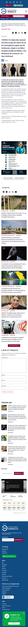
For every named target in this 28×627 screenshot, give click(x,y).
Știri (9, 29)
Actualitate (4, 235)
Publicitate (4, 553)
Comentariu (4, 357)
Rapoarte (4, 592)
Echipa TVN (5, 549)
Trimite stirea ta (6, 609)
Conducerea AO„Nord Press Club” (10, 586)
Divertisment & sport (7, 576)
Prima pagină (3, 23)
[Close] (24, 613)
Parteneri (4, 551)
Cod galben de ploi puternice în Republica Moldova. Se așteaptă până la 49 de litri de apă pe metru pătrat (13, 290)
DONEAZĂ (14, 623)
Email (3, 380)
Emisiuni (4, 578)
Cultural (4, 574)
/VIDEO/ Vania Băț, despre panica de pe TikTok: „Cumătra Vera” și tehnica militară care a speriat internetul (13, 315)
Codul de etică (5, 590)
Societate (4, 29)
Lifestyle (9, 286)
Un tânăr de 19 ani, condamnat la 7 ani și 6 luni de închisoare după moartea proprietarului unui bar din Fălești (13, 266)
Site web (3, 385)
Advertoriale (5, 580)
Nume (3, 374)
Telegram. (14, 122)
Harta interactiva (6, 605)
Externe (4, 568)
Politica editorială (6, 588)
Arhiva (3, 607)
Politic (3, 566)
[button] (12, 32)
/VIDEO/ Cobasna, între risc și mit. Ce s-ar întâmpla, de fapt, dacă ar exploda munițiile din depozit (13, 215)
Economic (4, 570)
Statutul (4, 593)
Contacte (4, 603)
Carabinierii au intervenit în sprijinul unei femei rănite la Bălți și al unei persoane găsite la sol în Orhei (12, 339)
